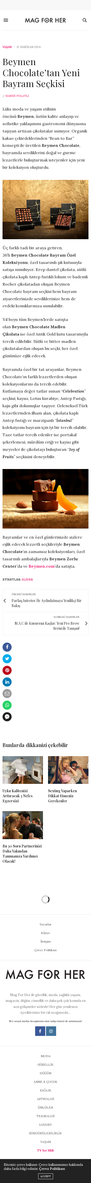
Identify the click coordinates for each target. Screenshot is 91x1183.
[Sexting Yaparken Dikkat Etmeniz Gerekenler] (68, 770)
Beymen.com (42, 566)
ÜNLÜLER (45, 1107)
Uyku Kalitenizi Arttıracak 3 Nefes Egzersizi (18, 795)
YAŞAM (7, 47)
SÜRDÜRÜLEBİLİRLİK (45, 1133)
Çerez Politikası (45, 950)
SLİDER (27, 579)
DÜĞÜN (45, 1073)
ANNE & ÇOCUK (45, 1082)
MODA (46, 1056)
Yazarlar (45, 924)
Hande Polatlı (17, 96)
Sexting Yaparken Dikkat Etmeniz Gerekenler (62, 795)
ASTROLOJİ (45, 1099)
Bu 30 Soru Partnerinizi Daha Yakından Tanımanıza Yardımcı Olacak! (22, 854)
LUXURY (45, 1124)
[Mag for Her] (45, 20)
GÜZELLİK (45, 1064)
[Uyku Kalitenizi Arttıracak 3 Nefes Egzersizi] (23, 770)
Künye (45, 933)
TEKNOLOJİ (45, 1116)
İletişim (45, 941)
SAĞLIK (45, 1090)
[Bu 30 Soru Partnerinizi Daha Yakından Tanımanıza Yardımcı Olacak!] (23, 825)
